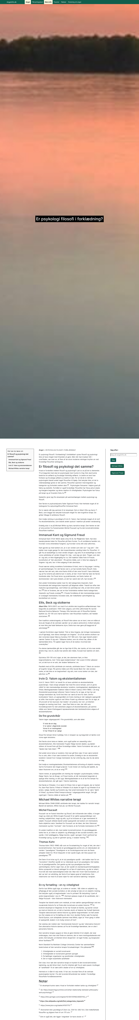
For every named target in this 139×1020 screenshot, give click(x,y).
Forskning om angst (74, 2)
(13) (98, 825)
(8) (40, 653)
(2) (65, 492)
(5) (62, 592)
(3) (95, 578)
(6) (49, 616)
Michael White (117, 466)
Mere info (48, 2)
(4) (43, 590)
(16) (62, 895)
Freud (79, 539)
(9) (49, 673)
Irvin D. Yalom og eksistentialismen (20, 465)
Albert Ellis (43, 606)
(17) (91, 904)
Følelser (63, 2)
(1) (68, 485)
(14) (87, 837)
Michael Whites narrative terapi (19, 468)
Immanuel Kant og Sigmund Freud (20, 459)
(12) (70, 794)
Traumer (56, 2)
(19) (92, 946)
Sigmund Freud (117, 473)
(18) (52, 940)
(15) (50, 855)
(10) (59, 748)
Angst (28, 2)
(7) (48, 627)
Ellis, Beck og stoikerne (16, 462)
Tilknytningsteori (37, 2)
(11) (66, 769)
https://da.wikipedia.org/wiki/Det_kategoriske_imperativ (62, 1001)
